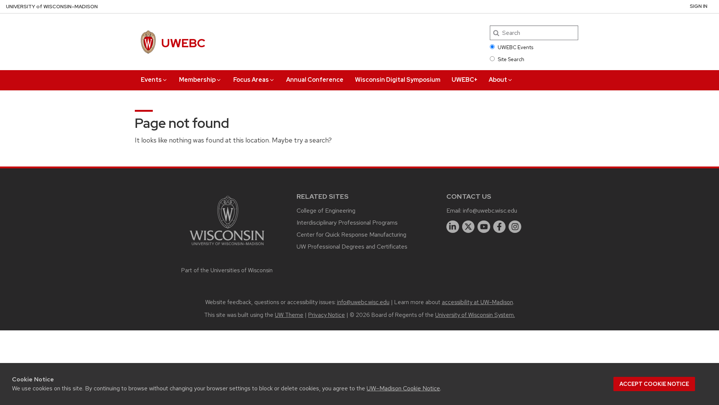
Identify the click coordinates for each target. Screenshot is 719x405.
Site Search (511, 59)
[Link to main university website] (226, 246)
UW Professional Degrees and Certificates (352, 246)
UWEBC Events (515, 47)
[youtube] (483, 226)
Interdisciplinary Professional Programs (347, 222)
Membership (197, 80)
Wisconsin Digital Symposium (397, 80)
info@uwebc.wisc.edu (490, 210)
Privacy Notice (326, 315)
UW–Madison (52, 6)
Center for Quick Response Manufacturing (351, 234)
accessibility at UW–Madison (477, 302)
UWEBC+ (464, 80)
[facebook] (499, 226)
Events (151, 80)
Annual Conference (314, 80)
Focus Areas (251, 80)
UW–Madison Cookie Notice (403, 388)
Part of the (227, 270)
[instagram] (515, 226)
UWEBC (183, 43)
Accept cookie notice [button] (654, 384)
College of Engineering (326, 210)
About (498, 80)
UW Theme (289, 315)
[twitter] (468, 226)
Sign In (698, 6)
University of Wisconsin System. (475, 315)
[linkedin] (452, 226)
